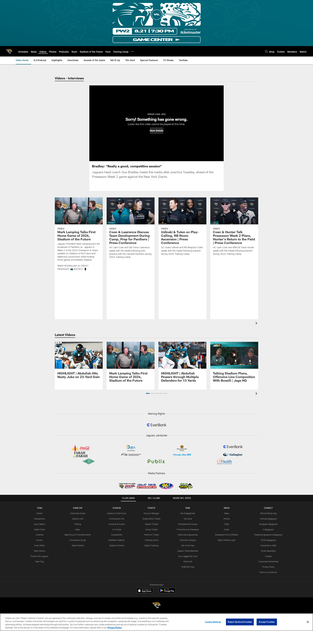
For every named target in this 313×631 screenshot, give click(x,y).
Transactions (39, 519)
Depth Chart (39, 529)
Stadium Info (77, 519)
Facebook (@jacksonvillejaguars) (268, 535)
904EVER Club (187, 567)
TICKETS (151, 508)
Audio (226, 529)
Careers (268, 556)
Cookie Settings (213, 622)
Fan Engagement (187, 513)
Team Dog (39, 561)
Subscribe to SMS (268, 545)
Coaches (39, 535)
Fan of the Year (187, 545)
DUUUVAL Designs (188, 540)
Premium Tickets (151, 535)
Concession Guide (78, 540)
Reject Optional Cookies (240, 622)
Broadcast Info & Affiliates (226, 535)
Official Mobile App (268, 513)
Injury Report (39, 524)
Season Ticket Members (187, 551)
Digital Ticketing (151, 545)
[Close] (307, 621)
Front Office (39, 545)
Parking (77, 524)
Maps (77, 529)
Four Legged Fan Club (187, 556)
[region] (156, 622)
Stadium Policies (116, 545)
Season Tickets (151, 524)
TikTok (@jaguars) (268, 540)
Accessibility (116, 535)
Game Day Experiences (188, 535)
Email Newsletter (268, 551)
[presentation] (257, 323)
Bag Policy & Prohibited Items (78, 535)
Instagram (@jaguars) (268, 524)
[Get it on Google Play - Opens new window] (167, 592)
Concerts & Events (117, 524)
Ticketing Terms (151, 540)
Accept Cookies (267, 622)
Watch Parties (78, 545)
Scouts (39, 540)
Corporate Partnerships (268, 561)
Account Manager (151, 513)
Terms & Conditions (268, 572)
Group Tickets (151, 529)
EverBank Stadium (117, 540)
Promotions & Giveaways (188, 529)
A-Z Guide (116, 529)
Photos (227, 519)
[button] (156, 130)
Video (226, 524)
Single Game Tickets (151, 519)
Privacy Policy (268, 567)
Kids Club (188, 561)
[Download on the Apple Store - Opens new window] (144, 591)
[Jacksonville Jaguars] (156, 605)
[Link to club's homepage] (9, 51)
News (226, 513)
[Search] (266, 51)
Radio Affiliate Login (226, 540)
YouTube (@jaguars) (268, 519)
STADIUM (117, 508)
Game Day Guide (77, 513)
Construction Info (116, 519)
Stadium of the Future (116, 513)
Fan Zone (188, 519)
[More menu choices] (132, 51)
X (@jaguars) (268, 529)
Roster (39, 513)
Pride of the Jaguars (39, 556)
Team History (39, 551)
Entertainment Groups (188, 524)
